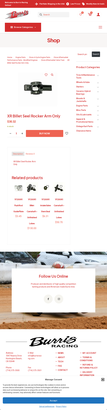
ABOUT (61, 357)
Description (18, 154)
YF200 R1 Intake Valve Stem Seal (45, 205)
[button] (102, 379)
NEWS (60, 353)
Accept (53, 400)
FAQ (59, 366)
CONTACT (62, 370)
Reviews (30, 154)
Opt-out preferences (46, 406)
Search (96, 54)
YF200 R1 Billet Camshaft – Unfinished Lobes (32, 211)
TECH (60, 361)
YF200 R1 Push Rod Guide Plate (18, 205)
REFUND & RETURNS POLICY (89, 366)
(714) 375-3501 (35, 370)
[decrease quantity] (10, 133)
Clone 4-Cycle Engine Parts (39, 57)
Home (9, 57)
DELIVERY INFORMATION (87, 374)
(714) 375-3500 (13, 370)
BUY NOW (44, 133)
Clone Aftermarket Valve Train (53, 60)
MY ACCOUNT (89, 353)
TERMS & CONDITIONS (86, 359)
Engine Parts (20, 57)
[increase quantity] (22, 133)
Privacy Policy (61, 406)
